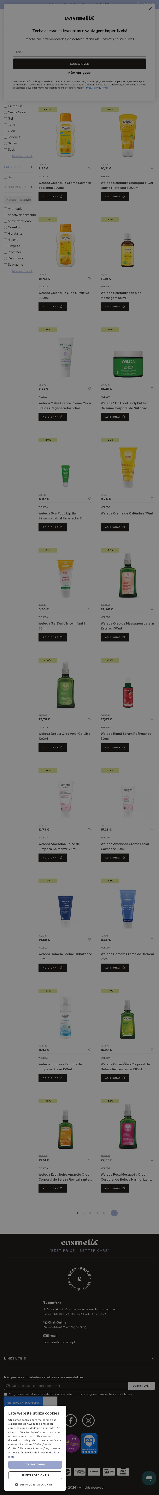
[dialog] (35, 1448)
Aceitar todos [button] (35, 1464)
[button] (35, 1484)
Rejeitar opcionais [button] (35, 1475)
